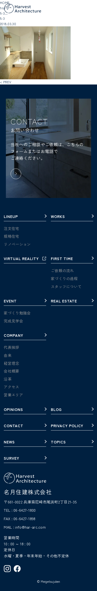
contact (13, 426)
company (13, 335)
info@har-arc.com (30, 527)
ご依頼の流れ (62, 270)
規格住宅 (11, 236)
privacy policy (67, 426)
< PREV (6, 82)
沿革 (8, 379)
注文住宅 (11, 228)
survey (11, 458)
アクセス (11, 387)
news (9, 442)
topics (58, 442)
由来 (8, 355)
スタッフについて (66, 286)
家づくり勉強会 (17, 313)
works (58, 216)
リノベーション (17, 244)
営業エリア (13, 395)
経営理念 (11, 363)
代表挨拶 (11, 347)
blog (56, 409)
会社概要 (11, 371)
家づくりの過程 (64, 278)
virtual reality (21, 259)
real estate (64, 301)
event (10, 301)
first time (62, 259)
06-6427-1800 (24, 510)
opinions (13, 409)
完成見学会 (13, 321)
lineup (11, 216)
